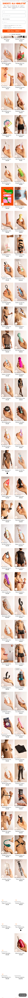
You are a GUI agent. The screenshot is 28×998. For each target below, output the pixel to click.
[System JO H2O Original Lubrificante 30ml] (21, 292)
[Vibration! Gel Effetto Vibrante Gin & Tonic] (21, 411)
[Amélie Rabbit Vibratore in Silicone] (21, 605)
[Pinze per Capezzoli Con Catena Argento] (21, 966)
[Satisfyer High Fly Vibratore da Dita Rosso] (7, 485)
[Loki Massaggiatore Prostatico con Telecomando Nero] (7, 677)
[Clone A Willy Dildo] (21, 868)
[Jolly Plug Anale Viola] (21, 148)
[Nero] (7, 473)
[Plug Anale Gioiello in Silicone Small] (21, 509)
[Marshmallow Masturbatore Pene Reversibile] (7, 605)
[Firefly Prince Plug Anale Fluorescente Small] (21, 435)
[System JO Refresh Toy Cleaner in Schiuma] (7, 387)
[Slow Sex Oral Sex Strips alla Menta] (7, 76)
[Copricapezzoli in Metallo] (7, 749)
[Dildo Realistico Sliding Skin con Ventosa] (7, 220)
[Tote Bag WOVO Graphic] (21, 52)
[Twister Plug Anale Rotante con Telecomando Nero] (21, 485)
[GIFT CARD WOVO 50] (7, 196)
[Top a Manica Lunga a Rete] (21, 916)
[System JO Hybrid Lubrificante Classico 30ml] (7, 363)
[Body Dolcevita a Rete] (7, 459)
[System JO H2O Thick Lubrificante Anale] (7, 268)
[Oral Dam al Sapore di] (21, 196)
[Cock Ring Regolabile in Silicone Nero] (7, 292)
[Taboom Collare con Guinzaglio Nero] (7, 316)
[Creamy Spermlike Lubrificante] (7, 942)
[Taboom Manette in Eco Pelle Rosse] (21, 581)
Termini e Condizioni (18, 34)
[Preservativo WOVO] (7, 124)
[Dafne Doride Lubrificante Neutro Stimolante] (21, 942)
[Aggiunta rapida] (2, 132)
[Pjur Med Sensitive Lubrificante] (7, 435)
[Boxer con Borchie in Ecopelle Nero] (21, 629)
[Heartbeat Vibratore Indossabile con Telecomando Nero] (21, 820)
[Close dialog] (25, 3)
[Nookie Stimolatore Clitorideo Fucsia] (21, 363)
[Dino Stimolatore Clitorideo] (21, 340)
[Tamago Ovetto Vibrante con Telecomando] (7, 844)
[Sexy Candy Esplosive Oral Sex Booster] (7, 653)
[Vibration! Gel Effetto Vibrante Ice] (21, 677)
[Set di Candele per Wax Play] (21, 316)
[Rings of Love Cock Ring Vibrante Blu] (7, 892)
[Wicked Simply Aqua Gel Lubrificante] (7, 773)
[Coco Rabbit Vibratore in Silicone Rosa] (21, 701)
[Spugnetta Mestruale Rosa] (21, 76)
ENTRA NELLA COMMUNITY (14, 31)
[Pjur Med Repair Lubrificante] (7, 533)
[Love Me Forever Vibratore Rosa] (21, 725)
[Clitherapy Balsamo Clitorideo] (7, 725)
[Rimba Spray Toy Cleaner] (21, 268)
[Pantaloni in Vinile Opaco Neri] (21, 773)
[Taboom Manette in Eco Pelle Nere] (7, 509)
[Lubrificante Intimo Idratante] (7, 701)
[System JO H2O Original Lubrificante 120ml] (21, 459)
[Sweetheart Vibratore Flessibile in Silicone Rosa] (21, 100)
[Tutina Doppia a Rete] (21, 387)
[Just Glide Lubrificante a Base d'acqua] (7, 868)
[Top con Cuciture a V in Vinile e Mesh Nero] (21, 557)
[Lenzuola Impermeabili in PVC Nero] (21, 749)
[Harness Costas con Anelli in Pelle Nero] (21, 844)
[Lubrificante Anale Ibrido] (21, 796)
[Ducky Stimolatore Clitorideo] (21, 220)
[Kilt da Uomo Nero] (21, 124)
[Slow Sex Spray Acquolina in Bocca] (7, 172)
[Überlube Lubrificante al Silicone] (7, 148)
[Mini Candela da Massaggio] (7, 411)
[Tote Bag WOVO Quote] (7, 244)
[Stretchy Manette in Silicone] (7, 796)
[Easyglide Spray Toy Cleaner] (21, 172)
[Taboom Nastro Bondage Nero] (21, 244)
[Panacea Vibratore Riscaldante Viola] (21, 892)
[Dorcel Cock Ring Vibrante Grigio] (7, 557)
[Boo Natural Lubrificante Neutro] (7, 52)
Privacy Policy (13, 34)
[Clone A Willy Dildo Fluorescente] (7, 916)
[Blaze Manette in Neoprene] (7, 966)
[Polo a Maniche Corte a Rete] (7, 340)
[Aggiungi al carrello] (2, 60)
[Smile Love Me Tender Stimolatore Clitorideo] (7, 581)
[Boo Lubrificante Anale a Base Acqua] (7, 100)
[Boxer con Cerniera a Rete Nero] (21, 653)
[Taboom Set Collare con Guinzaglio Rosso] (7, 820)
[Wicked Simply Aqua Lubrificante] (7, 629)
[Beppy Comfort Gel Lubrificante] (21, 533)
